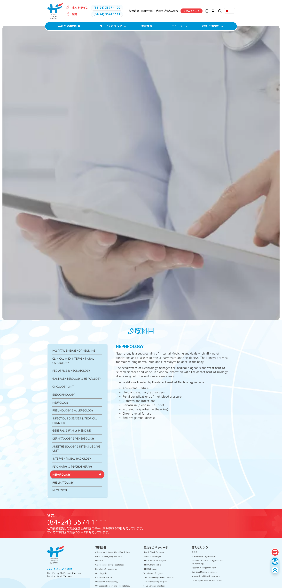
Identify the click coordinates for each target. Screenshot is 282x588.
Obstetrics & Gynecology (106, 581)
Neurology (60, 402)
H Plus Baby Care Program (154, 560)
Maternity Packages (152, 556)
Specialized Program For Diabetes (158, 577)
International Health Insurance (206, 576)
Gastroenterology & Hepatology (76, 378)
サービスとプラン (111, 26)
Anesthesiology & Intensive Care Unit (76, 448)
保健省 (194, 552)
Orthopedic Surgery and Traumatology (112, 585)
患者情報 (146, 26)
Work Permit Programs (153, 573)
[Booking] (275, 552)
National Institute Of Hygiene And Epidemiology (207, 562)
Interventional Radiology (71, 458)
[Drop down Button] (229, 11)
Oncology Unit (63, 386)
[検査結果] (207, 11)
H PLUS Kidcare (150, 569)
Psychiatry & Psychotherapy (72, 466)
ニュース (177, 26)
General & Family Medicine (71, 430)
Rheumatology (62, 482)
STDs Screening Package (154, 585)
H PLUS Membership (152, 564)
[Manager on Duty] (213, 11)
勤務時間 (134, 10)
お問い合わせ (210, 26)
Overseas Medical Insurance (204, 572)
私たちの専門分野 (69, 26)
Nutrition (59, 490)
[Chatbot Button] (275, 561)
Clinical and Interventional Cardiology (73, 360)
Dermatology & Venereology (73, 438)
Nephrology (61, 474)
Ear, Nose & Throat (103, 577)
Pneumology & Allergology (72, 410)
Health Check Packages (153, 552)
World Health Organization (204, 556)
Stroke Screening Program (155, 581)
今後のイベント (191, 10)
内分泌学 (99, 560)
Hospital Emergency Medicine (73, 350)
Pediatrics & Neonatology (71, 370)
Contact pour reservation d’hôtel (207, 580)
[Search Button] (220, 11)
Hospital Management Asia (204, 567)
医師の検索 (147, 10)
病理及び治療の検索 (167, 10)
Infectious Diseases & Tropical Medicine (74, 420)
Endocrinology (63, 394)
